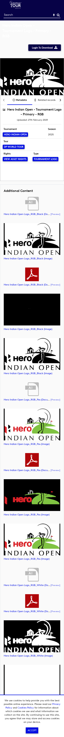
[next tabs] (60, 100)
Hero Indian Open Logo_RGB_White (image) (28, 655)
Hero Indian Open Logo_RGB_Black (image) (28, 258)
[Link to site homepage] (16, 7)
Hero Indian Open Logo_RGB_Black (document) (30, 214)
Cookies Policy (26, 707)
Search (58, 15)
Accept (32, 730)
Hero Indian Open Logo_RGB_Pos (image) (26, 444)
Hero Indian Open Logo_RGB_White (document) (31, 585)
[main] (32, 368)
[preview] (55, 214)
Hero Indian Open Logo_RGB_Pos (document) (29, 399)
